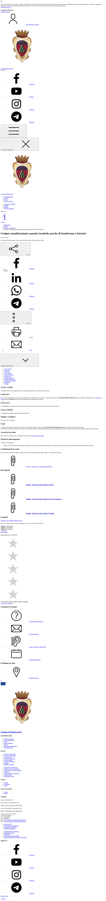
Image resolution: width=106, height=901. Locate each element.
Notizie (6, 782)
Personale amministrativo (10, 746)
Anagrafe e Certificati (9, 204)
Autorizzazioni (8, 775)
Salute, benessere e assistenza (11, 773)
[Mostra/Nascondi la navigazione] (14, 131)
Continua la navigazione (7, 10)
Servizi (6, 226)
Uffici (5, 742)
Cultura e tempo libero (10, 755)
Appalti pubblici (8, 760)
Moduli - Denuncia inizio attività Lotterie (40, 485)
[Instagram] (4, 217)
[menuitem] (19, 268)
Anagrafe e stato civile (10, 754)
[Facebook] (4, 214)
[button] (8, 197)
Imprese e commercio (9, 228)
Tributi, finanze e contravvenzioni (13, 770)
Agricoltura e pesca (9, 776)
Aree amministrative (9, 740)
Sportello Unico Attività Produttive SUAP (12, 520)
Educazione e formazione (10, 767)
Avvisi (5, 785)
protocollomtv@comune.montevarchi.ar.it (15, 820)
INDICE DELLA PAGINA (7, 366)
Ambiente (6, 772)
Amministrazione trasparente (11, 831)
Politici (6, 744)
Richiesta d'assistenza (9, 828)
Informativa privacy (9, 833)
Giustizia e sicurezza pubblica (11, 769)
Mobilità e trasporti (9, 764)
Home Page (7, 225)
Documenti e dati (8, 747)
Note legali (7, 834)
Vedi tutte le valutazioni (7, 603)
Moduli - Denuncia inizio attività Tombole (40, 513)
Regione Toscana (5, 12)
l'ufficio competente (38, 436)
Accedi (2, 222)
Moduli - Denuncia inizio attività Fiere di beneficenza (44, 499)
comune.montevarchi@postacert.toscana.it (15, 821)
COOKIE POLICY (6, 7)
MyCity (4, 899)
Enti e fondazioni (8, 743)
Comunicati (7, 784)
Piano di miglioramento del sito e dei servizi (15, 837)
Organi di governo (9, 739)
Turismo (6, 763)
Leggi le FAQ (7, 824)
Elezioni (6, 207)
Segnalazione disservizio (10, 827)
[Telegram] (4, 219)
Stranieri (6, 205)
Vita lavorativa (8, 757)
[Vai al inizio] (1, 681)
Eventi (5, 793)
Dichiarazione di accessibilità (11, 836)
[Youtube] (4, 216)
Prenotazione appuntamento (11, 825)
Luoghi (6, 792)
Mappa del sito (4, 896)
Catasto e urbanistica (9, 761)
